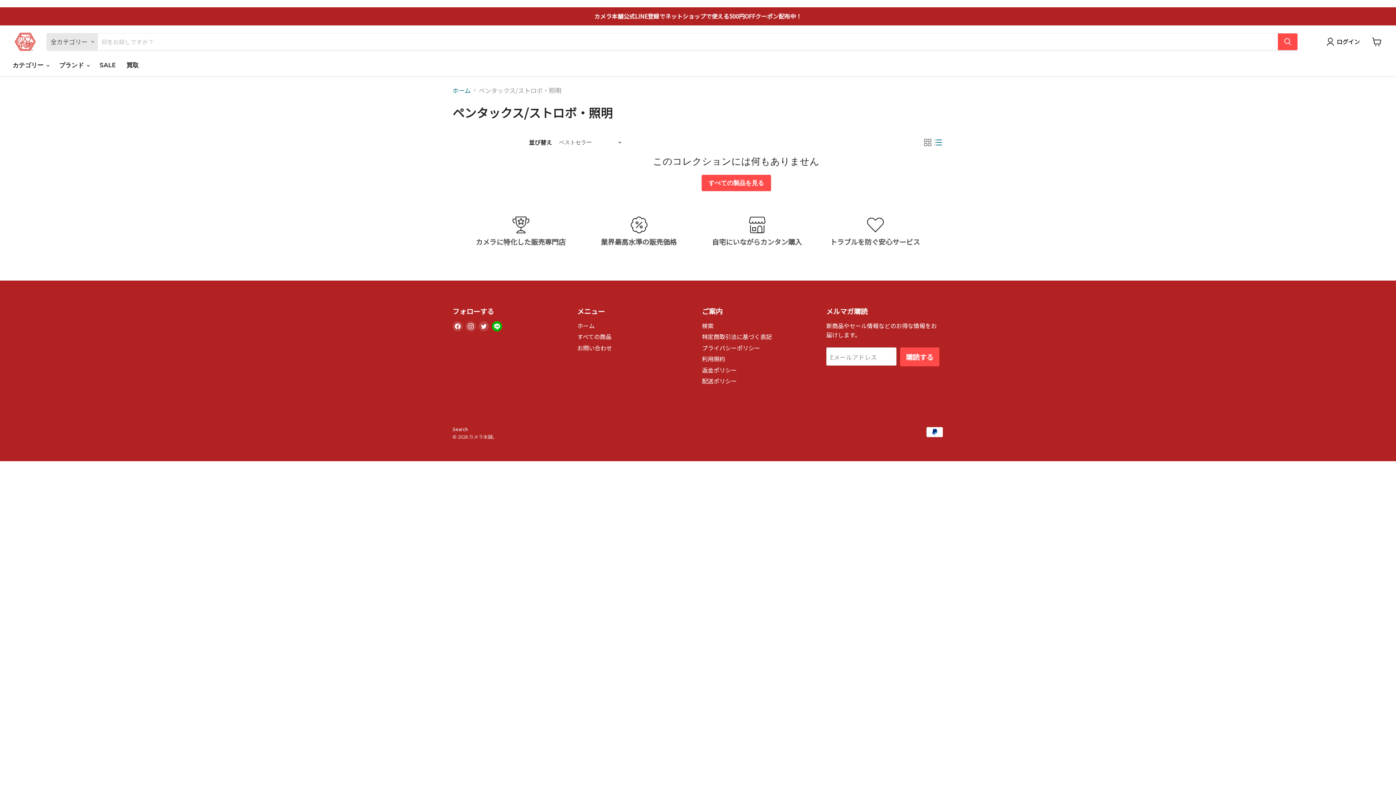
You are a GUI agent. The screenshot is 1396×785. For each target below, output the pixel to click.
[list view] (938, 142)
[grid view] (928, 142)
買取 (133, 65)
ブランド (72, 65)
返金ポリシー (719, 370)
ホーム (462, 90)
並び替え (540, 142)
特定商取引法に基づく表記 (737, 337)
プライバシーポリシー (731, 348)
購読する (920, 357)
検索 (708, 326)
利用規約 (713, 359)
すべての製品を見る (736, 183)
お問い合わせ (594, 348)
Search (460, 429)
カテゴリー (29, 65)
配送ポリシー (719, 381)
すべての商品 (594, 337)
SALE (108, 65)
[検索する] (1287, 41)
